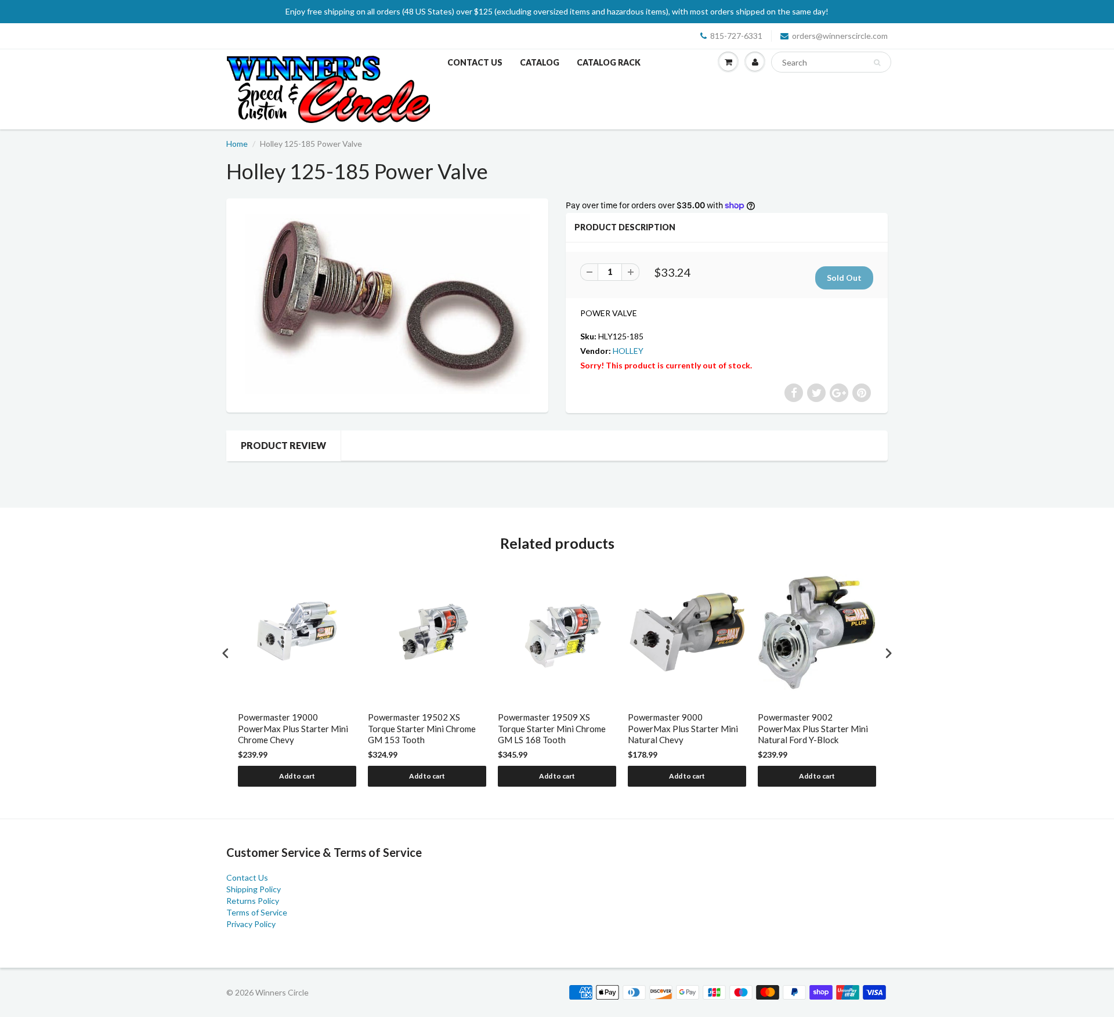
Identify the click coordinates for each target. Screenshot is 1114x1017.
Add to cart (297, 776)
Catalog (539, 62)
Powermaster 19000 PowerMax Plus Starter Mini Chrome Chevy (293, 728)
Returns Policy (252, 901)
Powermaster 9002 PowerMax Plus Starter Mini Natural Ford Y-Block (813, 728)
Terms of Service (256, 912)
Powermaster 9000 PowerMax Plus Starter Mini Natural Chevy (683, 728)
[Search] (877, 62)
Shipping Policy (253, 889)
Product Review (283, 445)
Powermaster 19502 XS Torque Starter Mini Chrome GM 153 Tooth (422, 728)
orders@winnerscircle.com (840, 36)
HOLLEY (628, 351)
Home (237, 144)
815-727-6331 (736, 36)
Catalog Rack (609, 62)
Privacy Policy (251, 924)
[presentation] (226, 653)
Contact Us (474, 62)
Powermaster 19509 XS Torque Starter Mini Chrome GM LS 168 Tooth (552, 728)
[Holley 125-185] (387, 304)
